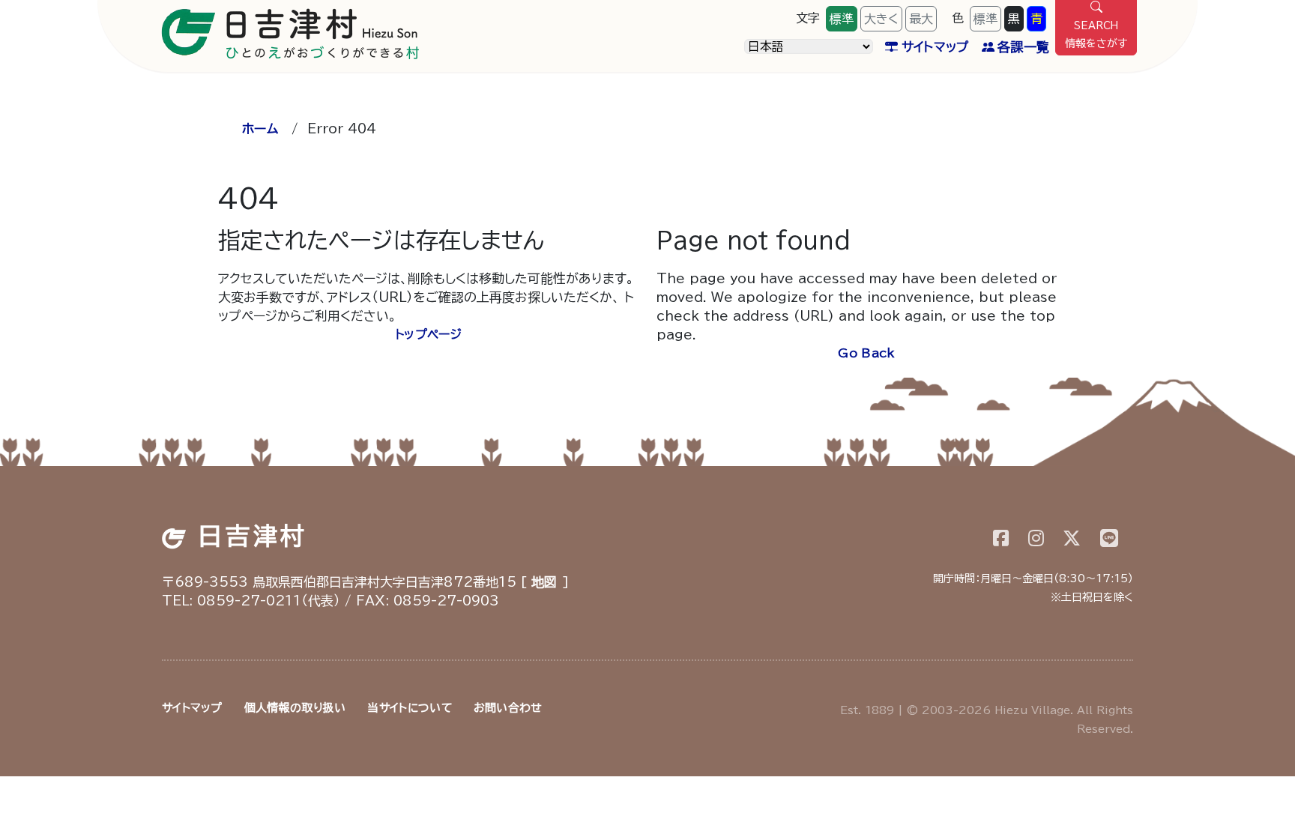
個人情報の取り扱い (295, 707)
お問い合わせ (508, 707)
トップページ (428, 334)
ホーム (260, 128)
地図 (544, 581)
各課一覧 (1023, 46)
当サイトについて (409, 707)
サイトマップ (935, 46)
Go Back (866, 353)
